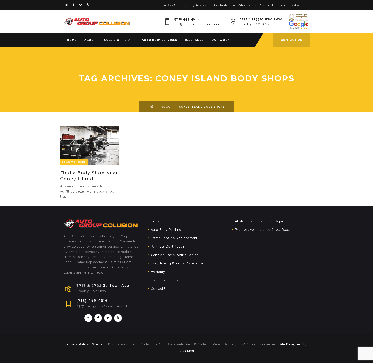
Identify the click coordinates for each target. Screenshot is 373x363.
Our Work (221, 39)
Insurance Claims (164, 280)
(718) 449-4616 (186, 19)
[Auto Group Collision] (96, 21)
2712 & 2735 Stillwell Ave (261, 19)
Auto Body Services (159, 39)
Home (71, 39)
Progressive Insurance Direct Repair (263, 229)
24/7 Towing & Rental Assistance (177, 263)
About (90, 39)
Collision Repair (119, 39)
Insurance (194, 39)
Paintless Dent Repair (168, 246)
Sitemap (98, 344)
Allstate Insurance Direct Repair (260, 221)
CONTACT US (291, 39)
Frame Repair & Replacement (174, 238)
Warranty (158, 272)
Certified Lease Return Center (174, 255)
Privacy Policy (77, 344)
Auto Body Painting (166, 229)
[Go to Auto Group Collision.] (152, 106)
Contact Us (159, 288)
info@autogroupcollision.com (197, 24)
